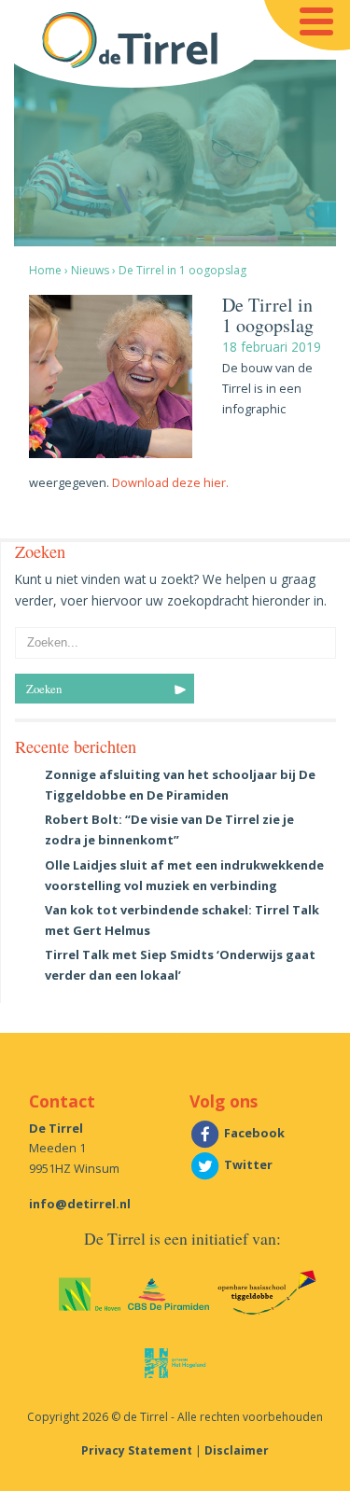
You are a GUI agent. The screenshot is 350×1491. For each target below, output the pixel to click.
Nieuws (90, 270)
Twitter (247, 1164)
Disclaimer (236, 1450)
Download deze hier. (170, 482)
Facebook (253, 1132)
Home (45, 270)
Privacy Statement (136, 1450)
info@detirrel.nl (80, 1203)
